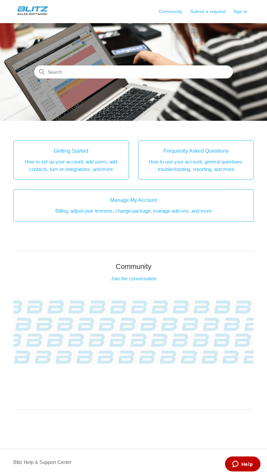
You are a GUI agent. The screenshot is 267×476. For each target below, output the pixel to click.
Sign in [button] (240, 11)
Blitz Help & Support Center (42, 462)
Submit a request (207, 11)
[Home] (32, 15)
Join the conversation (133, 278)
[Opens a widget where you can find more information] (242, 464)
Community (170, 11)
